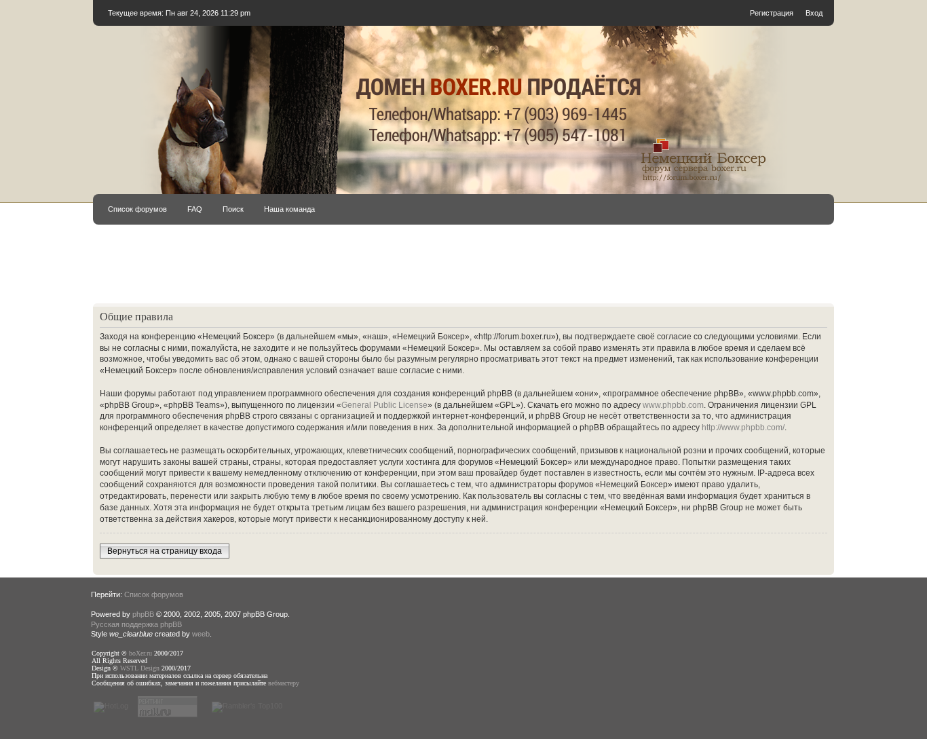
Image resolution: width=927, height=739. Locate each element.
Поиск (233, 209)
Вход (814, 13)
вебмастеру (283, 683)
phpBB (143, 614)
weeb (201, 634)
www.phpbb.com (673, 405)
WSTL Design (139, 668)
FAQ (194, 209)
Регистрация (771, 13)
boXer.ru (140, 653)
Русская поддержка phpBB (136, 624)
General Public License (384, 405)
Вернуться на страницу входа (164, 551)
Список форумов (137, 209)
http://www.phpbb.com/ (743, 427)
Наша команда (289, 209)
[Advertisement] (463, 270)
